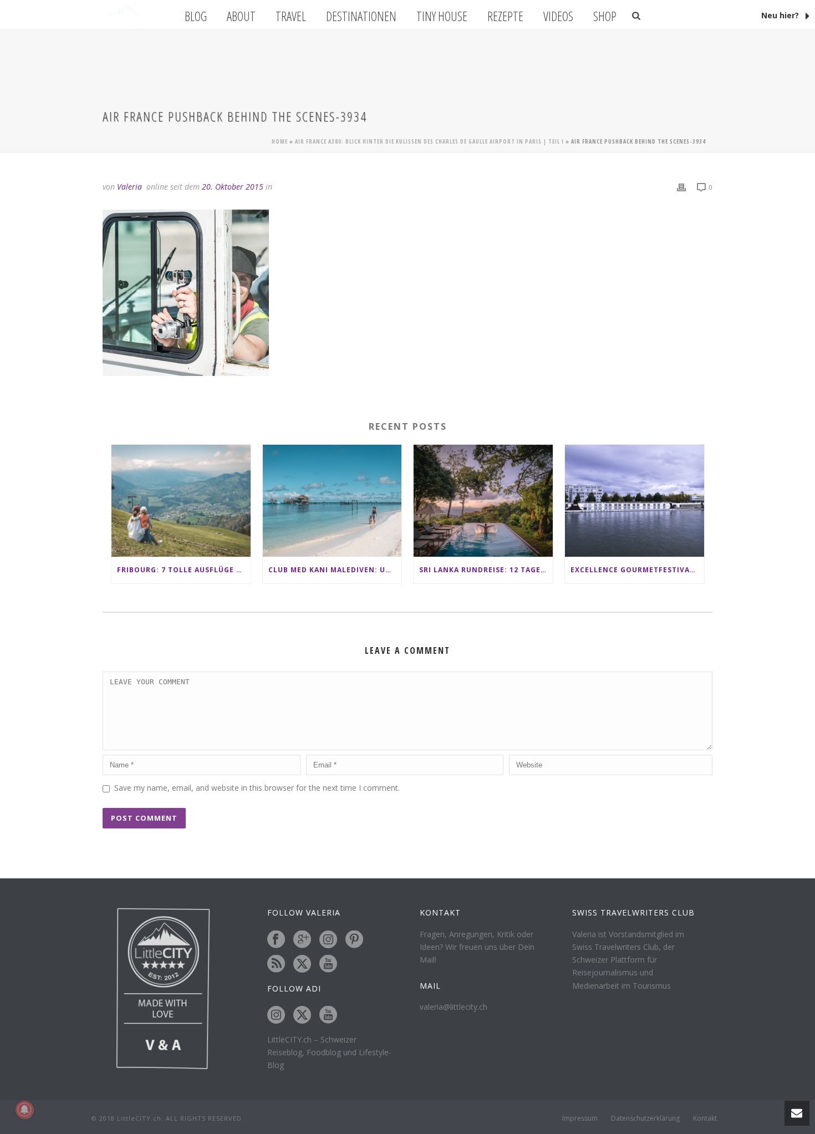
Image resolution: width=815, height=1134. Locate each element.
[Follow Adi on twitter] (302, 1015)
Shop (605, 16)
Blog (196, 16)
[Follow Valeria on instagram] (328, 939)
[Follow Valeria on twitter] (302, 964)
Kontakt (705, 1118)
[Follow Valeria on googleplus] (302, 939)
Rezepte (505, 16)
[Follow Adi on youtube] (328, 1015)
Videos (558, 16)
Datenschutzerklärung (645, 1118)
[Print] (681, 186)
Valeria (129, 186)
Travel (291, 16)
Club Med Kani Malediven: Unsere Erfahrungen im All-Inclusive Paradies (335, 569)
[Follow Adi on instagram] (276, 1015)
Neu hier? (781, 15)
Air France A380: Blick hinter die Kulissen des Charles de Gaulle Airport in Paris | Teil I (429, 141)
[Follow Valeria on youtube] (328, 964)
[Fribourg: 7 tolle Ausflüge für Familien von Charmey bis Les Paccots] (181, 500)
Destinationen (361, 16)
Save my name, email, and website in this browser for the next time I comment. (257, 787)
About (241, 16)
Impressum (580, 1118)
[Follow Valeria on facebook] (276, 939)
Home (280, 141)
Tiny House (441, 16)
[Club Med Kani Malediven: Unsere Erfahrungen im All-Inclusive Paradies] (332, 500)
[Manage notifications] (24, 1109)
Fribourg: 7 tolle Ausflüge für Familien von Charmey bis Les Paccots (184, 569)
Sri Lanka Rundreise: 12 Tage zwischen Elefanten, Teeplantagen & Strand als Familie (486, 569)
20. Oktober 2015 (232, 186)
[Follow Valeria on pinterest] (354, 939)
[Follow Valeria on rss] (276, 964)
